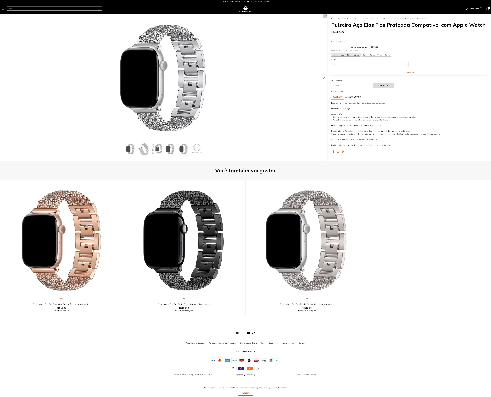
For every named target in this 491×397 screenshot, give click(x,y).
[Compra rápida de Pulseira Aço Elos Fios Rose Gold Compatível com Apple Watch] (61, 299)
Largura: (344, 51)
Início (333, 19)
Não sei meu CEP (337, 91)
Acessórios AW (343, 19)
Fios (378, 19)
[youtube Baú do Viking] (248, 333)
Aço (363, 19)
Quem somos (288, 343)
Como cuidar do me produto (252, 343)
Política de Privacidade (245, 351)
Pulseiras (355, 19)
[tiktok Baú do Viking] (253, 333)
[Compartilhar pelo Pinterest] (343, 151)
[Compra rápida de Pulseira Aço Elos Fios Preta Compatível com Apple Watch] (184, 299)
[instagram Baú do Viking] (237, 333)
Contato (302, 343)
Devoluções (273, 343)
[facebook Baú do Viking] (243, 333)
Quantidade (335, 60)
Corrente (370, 19)
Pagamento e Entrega (195, 343)
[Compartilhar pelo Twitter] (338, 151)
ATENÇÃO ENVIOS (353, 97)
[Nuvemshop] (245, 375)
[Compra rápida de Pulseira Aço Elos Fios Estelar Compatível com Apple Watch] (307, 299)
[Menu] (4, 8)
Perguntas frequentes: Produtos (222, 343)
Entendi (246, 393)
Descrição (338, 97)
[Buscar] (99, 8)
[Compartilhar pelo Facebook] (333, 151)
